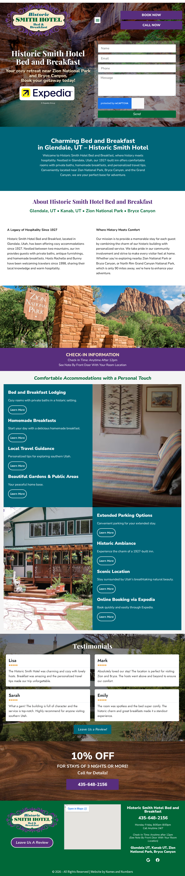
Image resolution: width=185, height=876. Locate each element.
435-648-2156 (153, 818)
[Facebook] (158, 860)
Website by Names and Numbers (112, 872)
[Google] (148, 860)
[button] (97, 20)
